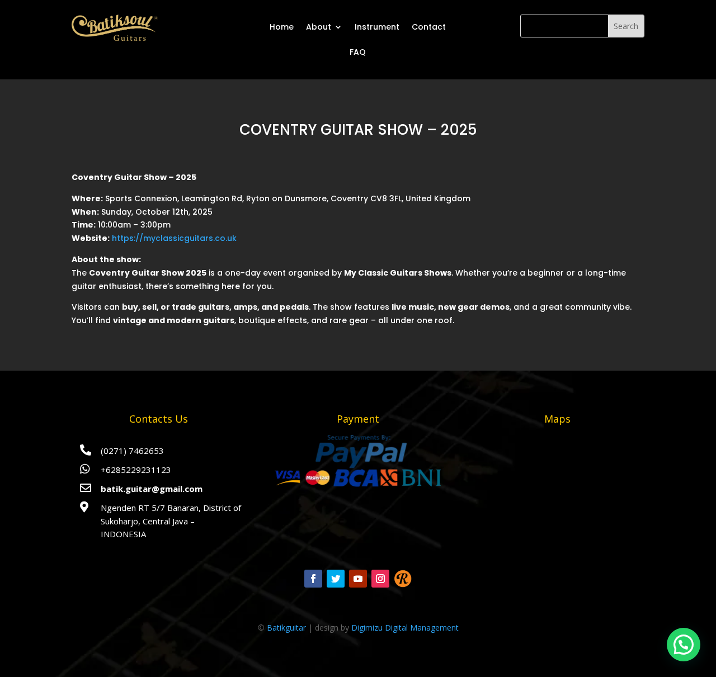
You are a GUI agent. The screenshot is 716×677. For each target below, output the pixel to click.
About (318, 26)
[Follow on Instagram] (380, 579)
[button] (683, 644)
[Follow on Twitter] (336, 579)
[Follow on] (403, 579)
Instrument (377, 26)
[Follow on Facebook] (313, 579)
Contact (429, 26)
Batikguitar (286, 627)
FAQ (358, 52)
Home (282, 26)
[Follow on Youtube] (358, 579)
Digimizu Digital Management (405, 627)
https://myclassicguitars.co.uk (174, 238)
